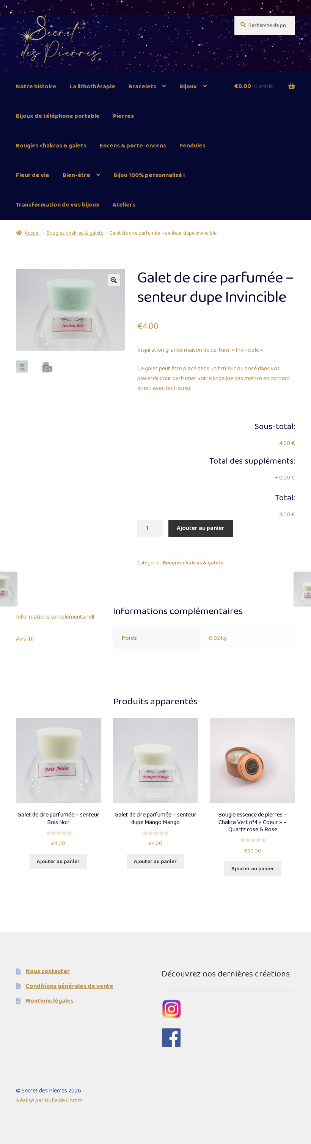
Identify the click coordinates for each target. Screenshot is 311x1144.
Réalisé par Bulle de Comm (49, 1100)
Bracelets (142, 86)
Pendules (192, 145)
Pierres (123, 116)
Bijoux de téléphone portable (58, 116)
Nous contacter (48, 971)
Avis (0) (25, 639)
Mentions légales (50, 1001)
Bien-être (76, 175)
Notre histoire (36, 86)
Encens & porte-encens (133, 145)
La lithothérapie (92, 86)
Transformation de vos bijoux (57, 205)
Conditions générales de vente (69, 986)
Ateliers (124, 205)
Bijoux (188, 86)
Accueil (33, 233)
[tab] (58, 617)
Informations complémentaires (55, 617)
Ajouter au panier (201, 528)
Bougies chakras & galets (51, 145)
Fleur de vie (32, 175)
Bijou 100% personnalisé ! (149, 175)
